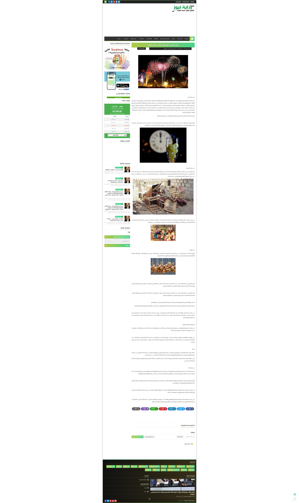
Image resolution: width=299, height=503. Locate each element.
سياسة (173, 39)
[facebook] (109, 2)
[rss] (115, 501)
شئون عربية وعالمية (164, 39)
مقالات (147, 470)
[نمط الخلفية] (295, 499)
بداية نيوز (180, 500)
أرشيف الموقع (186, 2)
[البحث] (105, 2)
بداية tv (133, 466)
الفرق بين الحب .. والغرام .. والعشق (114, 169)
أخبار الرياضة (133, 39)
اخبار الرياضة (180, 466)
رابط (145, 488)
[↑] (149, 499)
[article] (148, 417)
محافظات (142, 39)
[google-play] (119, 2)
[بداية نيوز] (183, 8)
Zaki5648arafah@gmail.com (188, 496)
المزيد (119, 39)
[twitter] (111, 2)
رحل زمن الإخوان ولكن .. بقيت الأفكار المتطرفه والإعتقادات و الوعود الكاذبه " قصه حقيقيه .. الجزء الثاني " (114, 194)
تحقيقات (156, 39)
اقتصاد (163, 466)
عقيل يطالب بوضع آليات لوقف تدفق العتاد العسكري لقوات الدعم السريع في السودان (173, 493)
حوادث (190, 470)
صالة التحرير (178, 2)
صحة (163, 470)
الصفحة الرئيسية (171, 49)
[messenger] (116, 2)
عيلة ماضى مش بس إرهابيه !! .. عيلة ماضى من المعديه (115, 181)
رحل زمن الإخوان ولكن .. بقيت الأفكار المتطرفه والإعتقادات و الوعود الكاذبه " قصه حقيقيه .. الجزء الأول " (114, 207)
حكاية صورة (110, 466)
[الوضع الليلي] (295, 494)
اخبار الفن (171, 466)
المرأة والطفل (142, 466)
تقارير (164, 49)
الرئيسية (192, 2)
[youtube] (114, 2)
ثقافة (118, 466)
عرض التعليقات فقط (149, 437)
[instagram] (113, 501)
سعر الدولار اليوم (118, 98)
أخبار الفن (126, 39)
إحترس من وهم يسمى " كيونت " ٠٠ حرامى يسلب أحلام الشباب (114, 220)
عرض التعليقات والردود (137, 437)
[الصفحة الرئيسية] (192, 39)
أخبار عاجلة (179, 39)
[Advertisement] (149, 25)
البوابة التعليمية (154, 466)
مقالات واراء (149, 39)
